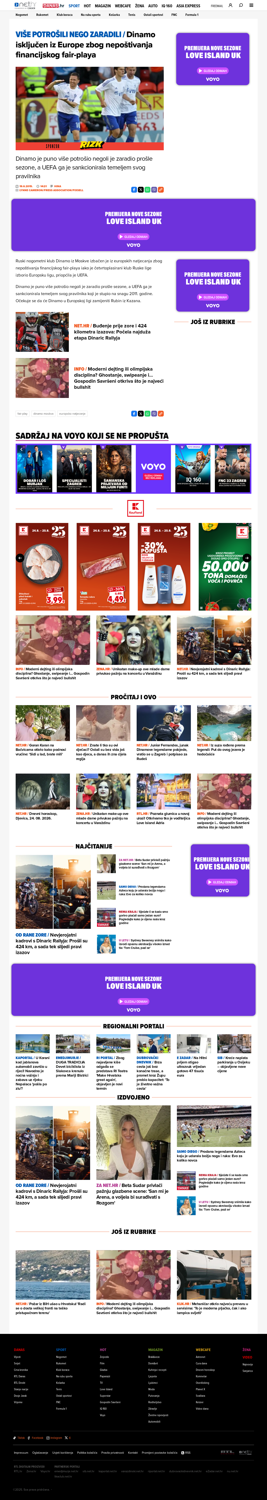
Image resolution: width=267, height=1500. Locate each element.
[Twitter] (141, 190)
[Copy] (161, 190)
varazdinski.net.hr (132, 1471)
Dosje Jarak (20, 1396)
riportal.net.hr (156, 1471)
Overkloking (202, 1383)
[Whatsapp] (147, 190)
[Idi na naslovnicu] (27, 9)
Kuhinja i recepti (157, 1370)
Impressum (21, 1453)
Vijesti (17, 1357)
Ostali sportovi (153, 14)
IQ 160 (167, 6)
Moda (151, 1389)
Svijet (17, 1363)
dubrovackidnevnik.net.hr (185, 1471)
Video (247, 1357)
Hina (57, 186)
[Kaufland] (133, 509)
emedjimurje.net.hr (66, 1471)
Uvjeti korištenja (62, 1453)
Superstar (105, 1396)
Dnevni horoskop (205, 1370)
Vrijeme (18, 1402)
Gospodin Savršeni (110, 1402)
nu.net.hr (232, 1471)
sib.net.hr (88, 1471)
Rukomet (42, 14)
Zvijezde (104, 1357)
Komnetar (201, 1376)
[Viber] (154, 190)
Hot (87, 6)
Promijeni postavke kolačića (159, 1453)
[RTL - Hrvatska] (227, 1452)
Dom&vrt (153, 1363)
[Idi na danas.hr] (53, 5)
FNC (174, 14)
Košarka (114, 14)
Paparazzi (105, 1376)
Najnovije (248, 1364)
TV (101, 1383)
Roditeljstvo (154, 1402)
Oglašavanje (40, 1453)
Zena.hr (31, 1471)
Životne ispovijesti (158, 1415)
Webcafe (123, 6)
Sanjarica (248, 1371)
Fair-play (23, 414)
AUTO (152, 6)
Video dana (202, 1408)
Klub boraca (65, 14)
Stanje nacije (21, 1389)
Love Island (106, 1389)
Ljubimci (153, 1383)
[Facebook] (134, 190)
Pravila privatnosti (112, 1453)
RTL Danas (19, 1376)
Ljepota (152, 1376)
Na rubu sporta (91, 14)
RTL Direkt (19, 1383)
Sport (74, 6)
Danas (19, 1349)
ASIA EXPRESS (188, 6)
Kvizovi (199, 1402)
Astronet (200, 1357)
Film (102, 1363)
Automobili (154, 1421)
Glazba (103, 1370)
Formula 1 (191, 14)
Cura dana (201, 1363)
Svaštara (200, 1396)
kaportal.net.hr (108, 1471)
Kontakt (133, 1453)
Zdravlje (152, 1408)
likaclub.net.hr (63, 1476)
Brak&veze (154, 1357)
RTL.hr (18, 1471)
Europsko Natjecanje (72, 414)
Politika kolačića (87, 1453)
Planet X (200, 1389)
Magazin (103, 6)
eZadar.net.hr (214, 1471)
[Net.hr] (245, 1452)
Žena (139, 6)
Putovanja (153, 1396)
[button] (21, 449)
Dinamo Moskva (43, 414)
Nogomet (22, 14)
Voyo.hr (45, 1471)
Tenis (131, 14)
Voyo (102, 1415)
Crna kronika (21, 1370)
